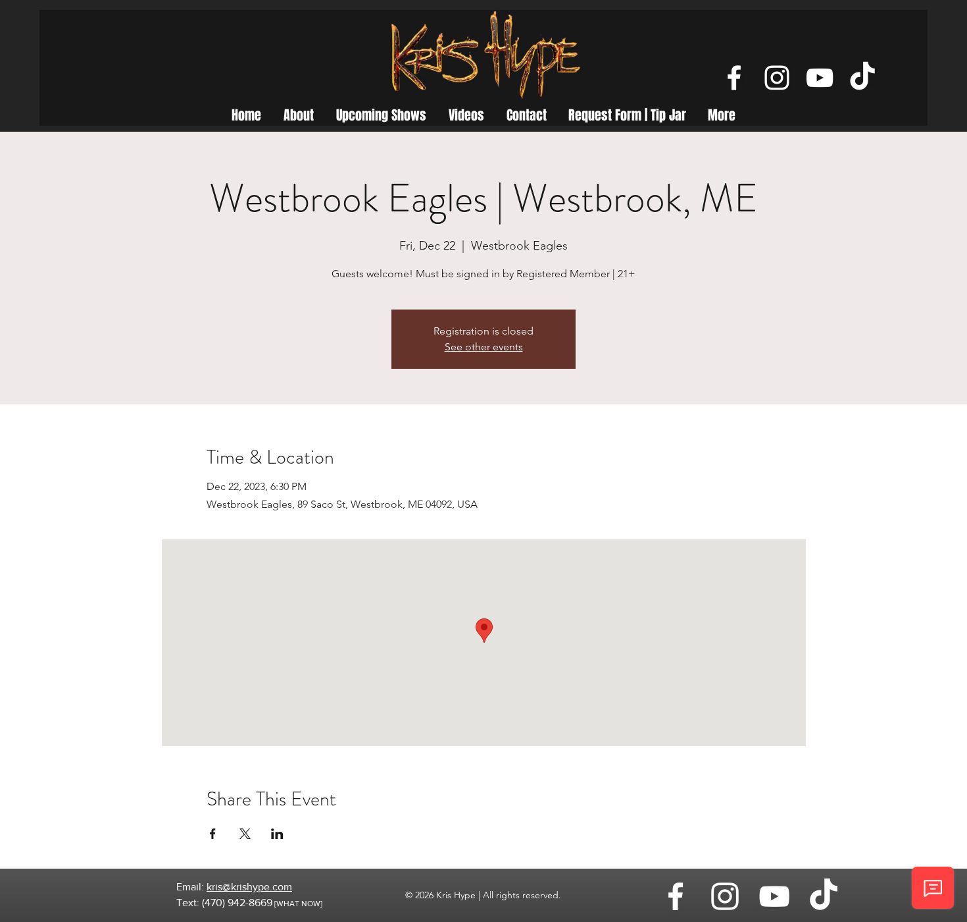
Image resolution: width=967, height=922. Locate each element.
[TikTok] (862, 77)
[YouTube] (819, 77)
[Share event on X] (245, 833)
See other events (484, 346)
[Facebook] (734, 77)
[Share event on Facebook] (213, 833)
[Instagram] (776, 77)
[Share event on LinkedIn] (277, 833)
